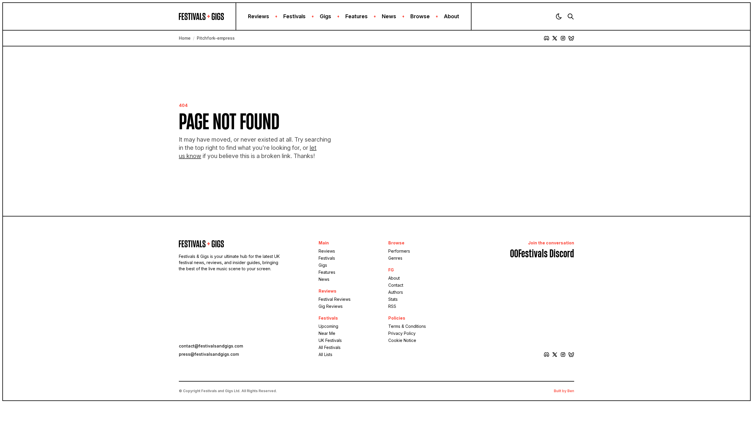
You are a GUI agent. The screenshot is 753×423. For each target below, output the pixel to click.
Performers (399, 251)
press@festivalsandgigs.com (209, 354)
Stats (393, 299)
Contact (395, 285)
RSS (392, 306)
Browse (420, 16)
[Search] (570, 16)
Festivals (294, 16)
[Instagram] (563, 38)
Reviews (258, 16)
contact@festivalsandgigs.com (211, 345)
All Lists (325, 354)
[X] (555, 38)
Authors (395, 292)
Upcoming (328, 326)
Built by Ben (564, 391)
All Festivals (330, 347)
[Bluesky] (571, 38)
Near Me (327, 333)
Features (356, 16)
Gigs (325, 16)
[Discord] (546, 38)
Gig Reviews (331, 306)
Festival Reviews (335, 299)
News (389, 16)
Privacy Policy (402, 333)
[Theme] (558, 16)
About (451, 16)
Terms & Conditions (407, 326)
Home (185, 38)
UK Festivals (330, 340)
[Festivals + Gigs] (207, 16)
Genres (395, 258)
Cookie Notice (402, 340)
